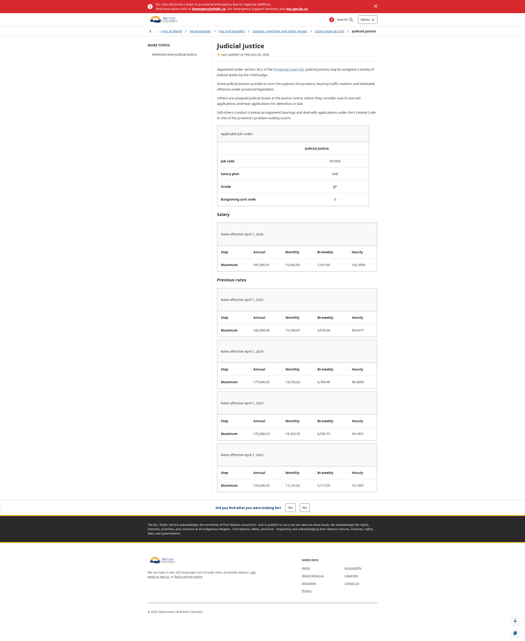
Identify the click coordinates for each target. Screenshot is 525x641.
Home (306, 568)
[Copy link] (515, 633)
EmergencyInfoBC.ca (209, 9)
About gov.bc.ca (313, 576)
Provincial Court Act (289, 69)
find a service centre (188, 577)
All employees (200, 31)
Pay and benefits (232, 31)
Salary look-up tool (329, 31)
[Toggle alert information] (331, 19)
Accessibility (353, 568)
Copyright (351, 576)
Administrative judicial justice (174, 54)
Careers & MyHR (169, 31)
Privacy (307, 591)
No (304, 507)
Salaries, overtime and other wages (279, 31)
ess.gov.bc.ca (297, 9)
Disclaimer (309, 583)
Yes (290, 507)
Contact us (352, 583)
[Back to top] (515, 620)
